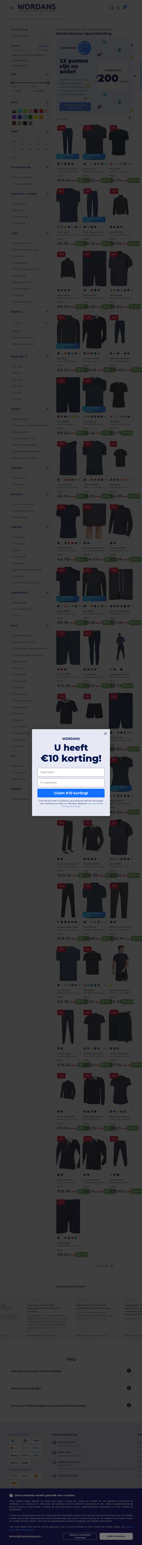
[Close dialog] (106, 734)
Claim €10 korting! (71, 793)
